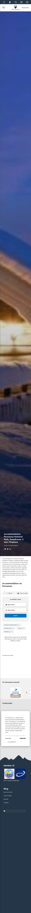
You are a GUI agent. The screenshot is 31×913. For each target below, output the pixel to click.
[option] (15, 692)
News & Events (8, 792)
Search (15, 615)
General (6, 799)
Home (6, 545)
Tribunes (6, 802)
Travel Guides (8, 795)
